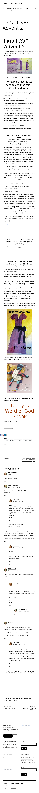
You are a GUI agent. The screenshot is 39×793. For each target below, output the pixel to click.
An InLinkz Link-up (8, 428)
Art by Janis (16, 8)
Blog (21, 8)
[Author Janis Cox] (0, 435)
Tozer (34, 461)
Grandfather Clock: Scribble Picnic (28, 762)
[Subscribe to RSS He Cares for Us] (27, 725)
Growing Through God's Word (13, 3)
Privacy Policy (5, 785)
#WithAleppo (28, 291)
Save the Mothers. (8, 361)
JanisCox (7, 458)
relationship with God (26, 461)
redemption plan (31, 459)
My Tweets (5, 757)
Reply (5, 481)
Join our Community (7, 10)
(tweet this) (24, 144)
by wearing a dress (27, 303)
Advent (27, 458)
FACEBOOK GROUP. (13, 747)
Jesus (22, 459)
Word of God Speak (31, 456)
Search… (22, 741)
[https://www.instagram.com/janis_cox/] (30, 725)
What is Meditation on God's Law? (28, 760)
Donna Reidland (12, 472)
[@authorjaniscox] (2, 435)
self (31, 461)
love (25, 459)
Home (4, 8)
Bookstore (9, 8)
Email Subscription (8, 735)
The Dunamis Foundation (22, 305)
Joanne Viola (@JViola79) (15, 524)
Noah (27, 459)
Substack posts (27, 8)
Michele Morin (12, 569)
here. (30, 218)
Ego (34, 458)
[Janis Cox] (5, 435)
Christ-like (31, 458)
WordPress (13, 788)
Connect (34, 8)
